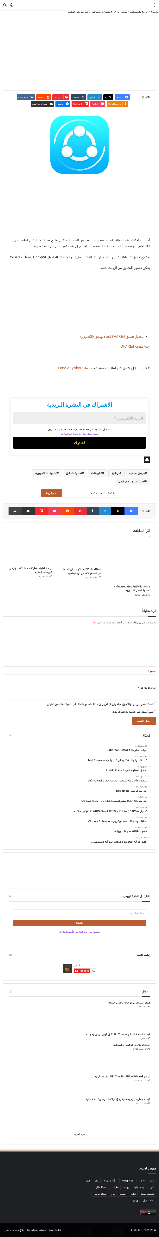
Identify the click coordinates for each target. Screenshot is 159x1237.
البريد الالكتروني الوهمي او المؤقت (131, 1045)
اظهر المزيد (79, 1134)
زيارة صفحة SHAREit (135, 346)
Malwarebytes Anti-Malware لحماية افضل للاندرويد (131, 588)
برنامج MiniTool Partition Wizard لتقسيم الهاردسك (120, 1077)
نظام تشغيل (148, 1200)
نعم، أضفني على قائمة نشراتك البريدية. (133, 712)
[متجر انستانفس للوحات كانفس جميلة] (23, 1015)
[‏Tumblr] (93, 511)
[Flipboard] (41, 511)
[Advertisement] (79, 209)
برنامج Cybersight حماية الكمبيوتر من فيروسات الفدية (30, 570)
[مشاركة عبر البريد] (28, 511)
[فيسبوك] (131, 511)
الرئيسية (155, 12)
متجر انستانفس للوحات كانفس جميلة (129, 1003)
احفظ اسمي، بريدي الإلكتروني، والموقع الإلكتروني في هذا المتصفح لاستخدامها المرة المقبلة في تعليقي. (99, 704)
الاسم (152, 671)
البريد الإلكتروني (147, 688)
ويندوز (135, 1200)
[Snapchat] (79, 460)
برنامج (115, 473)
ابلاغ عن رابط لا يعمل (14, 1230)
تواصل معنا (55, 1230)
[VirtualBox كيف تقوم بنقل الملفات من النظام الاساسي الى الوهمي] (79, 553)
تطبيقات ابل (74, 473)
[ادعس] (79, 5)
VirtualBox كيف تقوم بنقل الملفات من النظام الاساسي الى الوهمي (81, 571)
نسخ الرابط (51, 493)
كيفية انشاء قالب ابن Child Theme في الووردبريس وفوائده (118, 1034)
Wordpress (127, 1180)
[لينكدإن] (105, 511)
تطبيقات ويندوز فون (131, 481)
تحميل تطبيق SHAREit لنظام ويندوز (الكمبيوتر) (111, 336)
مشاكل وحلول (100, 1194)
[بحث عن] (5, 6)
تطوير (133, 1194)
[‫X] (117, 511)
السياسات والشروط (37, 1230)
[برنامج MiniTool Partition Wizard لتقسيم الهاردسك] (23, 1084)
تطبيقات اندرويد (45, 473)
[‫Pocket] (54, 511)
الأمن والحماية (110, 1180)
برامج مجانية (137, 473)
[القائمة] (154, 6)
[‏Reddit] (67, 511)
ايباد (97, 1180)
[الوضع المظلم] (12, 6)
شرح (113, 1194)
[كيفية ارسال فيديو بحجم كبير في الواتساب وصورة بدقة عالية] (23, 1111)
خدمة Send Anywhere (75, 367)
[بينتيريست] (80, 511)
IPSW (142, 1180)
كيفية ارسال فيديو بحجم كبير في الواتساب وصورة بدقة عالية (118, 1099)
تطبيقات (96, 473)
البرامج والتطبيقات (139, 12)
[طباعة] (15, 511)
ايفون (152, 1187)
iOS (152, 1180)
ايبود (88, 1180)
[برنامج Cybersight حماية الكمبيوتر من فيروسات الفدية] (30, 552)
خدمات (123, 1194)
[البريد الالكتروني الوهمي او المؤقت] (23, 1057)
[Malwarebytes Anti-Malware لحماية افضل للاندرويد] (128, 561)
